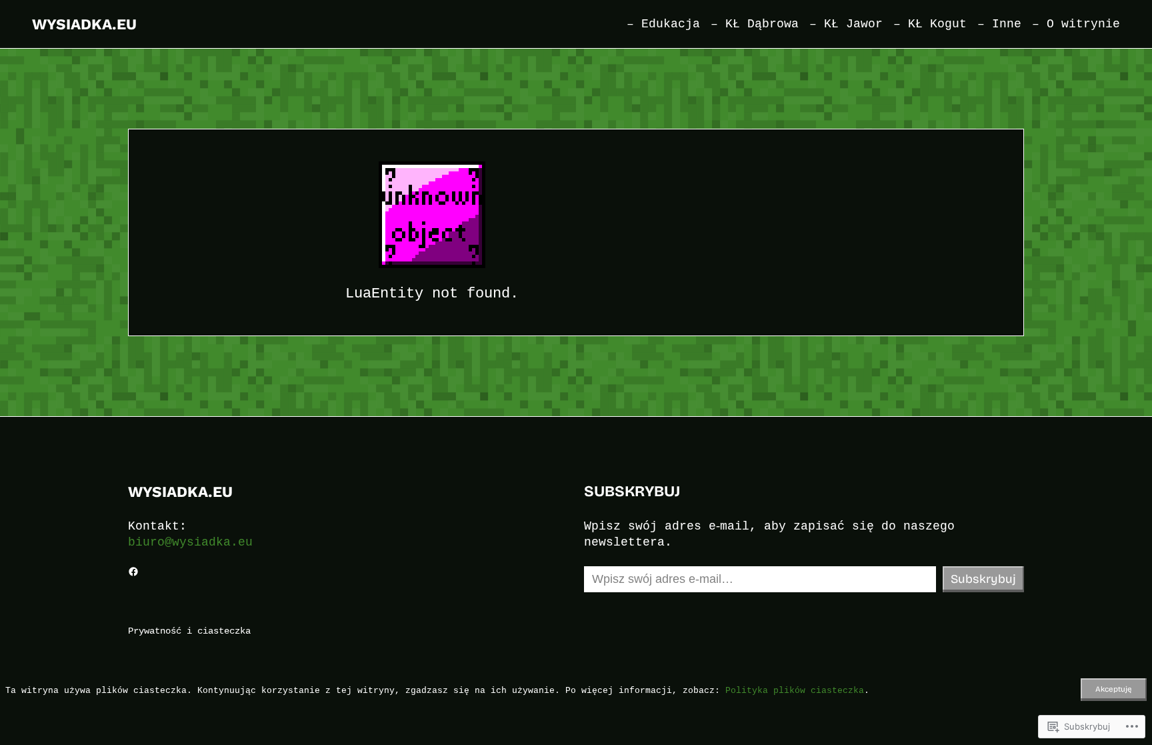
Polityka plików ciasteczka (794, 690)
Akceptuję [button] (1113, 689)
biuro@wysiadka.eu (190, 542)
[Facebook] (133, 571)
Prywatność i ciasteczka (189, 630)
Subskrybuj (983, 579)
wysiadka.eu (84, 24)
